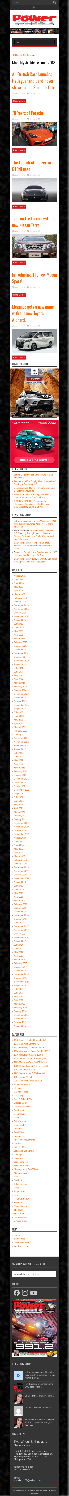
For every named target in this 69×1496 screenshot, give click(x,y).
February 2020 (20, 860)
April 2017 (18, 956)
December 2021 (21, 779)
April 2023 (18, 723)
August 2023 (20, 708)
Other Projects (20, 1184)
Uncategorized (20, 1217)
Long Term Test (21, 1162)
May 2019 (18, 893)
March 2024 (19, 683)
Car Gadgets (20, 1095)
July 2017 (18, 945)
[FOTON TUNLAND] (34, 33)
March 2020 (19, 856)
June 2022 (19, 756)
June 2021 (19, 801)
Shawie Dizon (20, 543)
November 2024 (21, 653)
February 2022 (20, 771)
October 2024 (20, 657)
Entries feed (19, 1239)
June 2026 (19, 583)
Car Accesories (21, 1092)
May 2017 (18, 952)
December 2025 (21, 605)
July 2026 (18, 579)
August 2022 (20, 749)
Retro (16, 1195)
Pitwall (17, 1188)
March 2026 (19, 594)
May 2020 (18, 849)
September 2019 (21, 878)
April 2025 (18, 635)
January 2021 (20, 819)
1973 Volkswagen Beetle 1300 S (29, 1047)
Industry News (20, 1147)
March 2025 (19, 638)
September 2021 (21, 790)
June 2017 (19, 948)
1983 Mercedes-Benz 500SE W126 (30, 1062)
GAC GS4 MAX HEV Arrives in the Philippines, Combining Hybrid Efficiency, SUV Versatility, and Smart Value (33, 504)
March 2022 (19, 768)
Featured (18, 1128)
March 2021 (19, 812)
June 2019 (19, 889)
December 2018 (21, 911)
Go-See (17, 1143)
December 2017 (21, 926)
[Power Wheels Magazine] (34, 23)
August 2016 (20, 985)
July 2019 (18, 886)
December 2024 (21, 649)
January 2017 (20, 967)
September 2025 (21, 616)
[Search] (54, 2)
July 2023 (18, 712)
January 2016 (20, 1011)
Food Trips (19, 1132)
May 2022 (18, 760)
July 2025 (18, 624)
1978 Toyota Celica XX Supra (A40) (30, 1058)
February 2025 (20, 642)
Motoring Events (21, 1173)
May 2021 (18, 804)
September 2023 (21, 705)
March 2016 (19, 1004)
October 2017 (20, 934)
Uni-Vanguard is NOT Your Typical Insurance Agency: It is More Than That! (35, 524)
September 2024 (21, 661)
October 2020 (20, 830)
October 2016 (20, 978)
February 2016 (20, 1007)
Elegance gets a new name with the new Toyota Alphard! (33, 313)
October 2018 (20, 919)
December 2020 (21, 823)
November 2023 (21, 697)
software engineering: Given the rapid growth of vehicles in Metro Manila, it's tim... (40, 1375)
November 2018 (21, 915)
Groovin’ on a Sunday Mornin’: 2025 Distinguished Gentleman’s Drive (33, 546)
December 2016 (21, 970)
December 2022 (21, 738)
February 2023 (20, 731)
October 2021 (20, 786)
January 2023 (20, 734)
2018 (25, 55)
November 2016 (21, 974)
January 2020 (20, 863)
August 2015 (20, 1026)
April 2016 (18, 1000)
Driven (17, 1117)
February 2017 (20, 963)
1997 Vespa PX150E (23, 1077)
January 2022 (20, 775)
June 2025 (19, 627)
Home (18, 55)
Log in (17, 1235)
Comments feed (21, 1242)
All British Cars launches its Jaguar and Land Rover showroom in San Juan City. (33, 81)
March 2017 (19, 959)
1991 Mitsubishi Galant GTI (26, 1069)
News (16, 1176)
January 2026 (20, 601)
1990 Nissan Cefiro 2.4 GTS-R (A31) (31, 1066)
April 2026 (18, 590)
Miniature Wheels (22, 1165)
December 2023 (21, 694)
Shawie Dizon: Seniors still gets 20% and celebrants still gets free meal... (39, 1422)
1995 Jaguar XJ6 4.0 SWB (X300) (29, 1073)
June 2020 (19, 845)
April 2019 (18, 897)
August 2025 (20, 620)
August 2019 (20, 882)
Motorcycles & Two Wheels (26, 1169)
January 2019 (20, 908)
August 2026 (20, 576)
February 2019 (20, 904)
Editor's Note (20, 1121)
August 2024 (20, 664)
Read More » (19, 101)
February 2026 (20, 598)
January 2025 (20, 646)
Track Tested (20, 1213)
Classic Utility (20, 1103)
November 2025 (21, 609)
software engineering (23, 521)
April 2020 (18, 852)
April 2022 (18, 764)
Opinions (18, 1180)
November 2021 (21, 782)
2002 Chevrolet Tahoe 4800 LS (28, 1081)
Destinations (20, 1114)
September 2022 (21, 745)
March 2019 (19, 900)
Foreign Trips (20, 1136)
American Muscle (22, 1084)
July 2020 (18, 841)
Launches (18, 1158)
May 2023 (18, 720)
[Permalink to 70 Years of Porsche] (34, 145)
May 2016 (18, 996)
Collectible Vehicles (23, 1106)
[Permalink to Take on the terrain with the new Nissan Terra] (34, 257)
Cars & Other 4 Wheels (24, 1099)
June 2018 (19, 923)
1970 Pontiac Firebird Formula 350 (30, 1040)
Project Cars (20, 1191)
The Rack (18, 1210)
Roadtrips (18, 1202)
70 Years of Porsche (28, 113)
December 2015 (21, 1015)
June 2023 (19, 716)
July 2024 (18, 668)
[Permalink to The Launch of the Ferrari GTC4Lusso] (34, 201)
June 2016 (19, 993)
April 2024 (18, 679)
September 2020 (21, 834)
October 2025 (20, 613)
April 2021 (18, 808)
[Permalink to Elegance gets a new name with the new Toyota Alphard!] (34, 352)
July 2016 (18, 989)
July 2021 (18, 797)
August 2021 (20, 793)
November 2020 (21, 827)
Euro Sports (19, 1125)
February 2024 (20, 686)
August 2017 (20, 941)
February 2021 (20, 815)
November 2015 (21, 1018)
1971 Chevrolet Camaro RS (26, 1044)
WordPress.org (21, 1246)
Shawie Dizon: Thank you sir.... (39, 1396)
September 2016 (21, 982)
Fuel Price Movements (24, 1140)
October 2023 (20, 701)
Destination (19, 1110)
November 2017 (21, 930)
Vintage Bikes (20, 1221)
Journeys (18, 1154)
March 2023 (19, 727)
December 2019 (21, 867)
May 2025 (18, 631)
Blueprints (18, 1088)
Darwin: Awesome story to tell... (39, 1407)
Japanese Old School (24, 1151)
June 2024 (19, 672)
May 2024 (18, 675)
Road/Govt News (22, 1199)
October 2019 (20, 875)
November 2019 (21, 871)
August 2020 (20, 838)
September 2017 (21, 937)
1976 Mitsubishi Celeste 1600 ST (29, 1055)
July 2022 (18, 753)
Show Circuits (20, 1206)
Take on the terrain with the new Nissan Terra (34, 221)
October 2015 (20, 1022)
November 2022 (21, 742)
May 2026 (18, 587)
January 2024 (20, 690)
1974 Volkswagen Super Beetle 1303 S (32, 1051)
